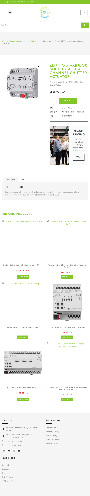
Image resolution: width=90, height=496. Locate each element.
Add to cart (67, 101)
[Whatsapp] (4, 450)
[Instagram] (14, 450)
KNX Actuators (14, 41)
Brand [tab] (21, 179)
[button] (10, 12)
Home (4, 41)
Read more (22, 337)
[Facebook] (9, 450)
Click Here (78, 157)
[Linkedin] (19, 450)
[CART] (84, 12)
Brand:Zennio (67, 115)
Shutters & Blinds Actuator (31, 41)
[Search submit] (85, 25)
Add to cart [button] (23, 277)
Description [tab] (10, 179)
